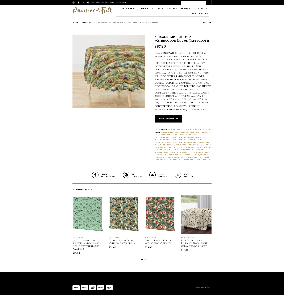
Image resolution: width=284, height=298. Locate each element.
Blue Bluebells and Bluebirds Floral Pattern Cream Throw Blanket (195, 243)
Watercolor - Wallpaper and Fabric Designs (187, 159)
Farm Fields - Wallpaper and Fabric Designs (183, 133)
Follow (171, 8)
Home (75, 22)
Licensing (186, 8)
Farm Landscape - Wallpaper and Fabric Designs (180, 138)
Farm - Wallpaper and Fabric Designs (180, 132)
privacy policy (200, 14)
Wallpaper (77, 237)
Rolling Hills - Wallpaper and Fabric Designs (187, 147)
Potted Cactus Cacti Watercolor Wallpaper (122, 242)
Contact (200, 8)
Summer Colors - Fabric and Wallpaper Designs (179, 150)
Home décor (88, 22)
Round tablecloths (200, 129)
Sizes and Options (168, 118)
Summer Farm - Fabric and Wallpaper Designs (178, 152)
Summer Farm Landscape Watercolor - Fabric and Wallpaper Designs (182, 157)
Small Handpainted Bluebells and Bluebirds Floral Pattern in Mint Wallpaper (86, 245)
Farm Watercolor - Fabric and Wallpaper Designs (181, 141)
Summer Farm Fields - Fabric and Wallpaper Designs (182, 153)
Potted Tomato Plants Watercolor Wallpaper (158, 242)
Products (126, 8)
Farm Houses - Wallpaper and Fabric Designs (178, 136)
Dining (171, 129)
